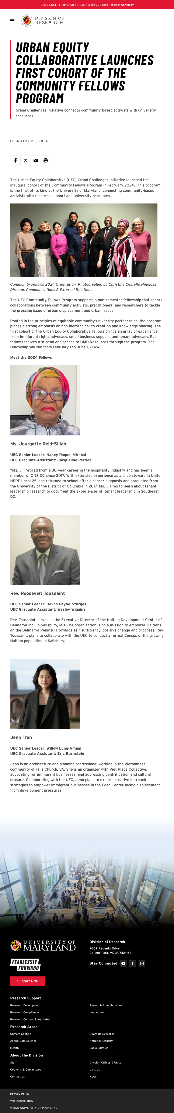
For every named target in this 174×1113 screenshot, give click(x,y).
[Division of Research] (42, 20)
